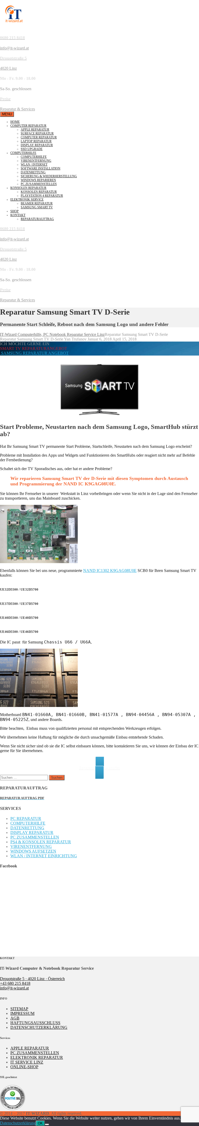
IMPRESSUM (22, 1013)
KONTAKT (17, 215)
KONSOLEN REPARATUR (28, 188)
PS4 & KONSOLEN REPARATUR (40, 842)
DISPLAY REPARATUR (37, 145)
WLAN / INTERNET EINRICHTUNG (43, 856)
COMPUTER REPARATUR (28, 126)
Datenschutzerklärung (18, 1123)
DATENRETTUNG (33, 172)
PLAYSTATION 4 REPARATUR (42, 195)
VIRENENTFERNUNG (36, 160)
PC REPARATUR (25, 818)
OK (40, 1123)
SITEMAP (19, 1009)
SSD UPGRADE (31, 149)
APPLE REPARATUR (35, 129)
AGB (14, 1018)
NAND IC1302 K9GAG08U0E (110, 570)
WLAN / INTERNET (34, 164)
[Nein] (47, 1124)
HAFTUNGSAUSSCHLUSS (35, 1023)
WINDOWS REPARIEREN (38, 180)
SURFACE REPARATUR (37, 133)
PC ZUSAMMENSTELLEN (39, 184)
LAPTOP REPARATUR (36, 141)
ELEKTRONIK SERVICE (27, 199)
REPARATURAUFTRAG (37, 219)
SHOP (14, 211)
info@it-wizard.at (14, 988)
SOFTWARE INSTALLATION (40, 168)
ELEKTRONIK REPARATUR (36, 1057)
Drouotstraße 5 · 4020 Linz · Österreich (32, 978)
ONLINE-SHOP (24, 1067)
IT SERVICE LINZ (26, 1062)
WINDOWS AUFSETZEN (33, 851)
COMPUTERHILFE (23, 153)
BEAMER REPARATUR (37, 203)
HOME (15, 122)
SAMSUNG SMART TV (37, 207)
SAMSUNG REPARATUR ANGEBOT (34, 353)
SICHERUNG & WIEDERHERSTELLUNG (49, 176)
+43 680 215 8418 (15, 983)
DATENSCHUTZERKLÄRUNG (38, 1027)
